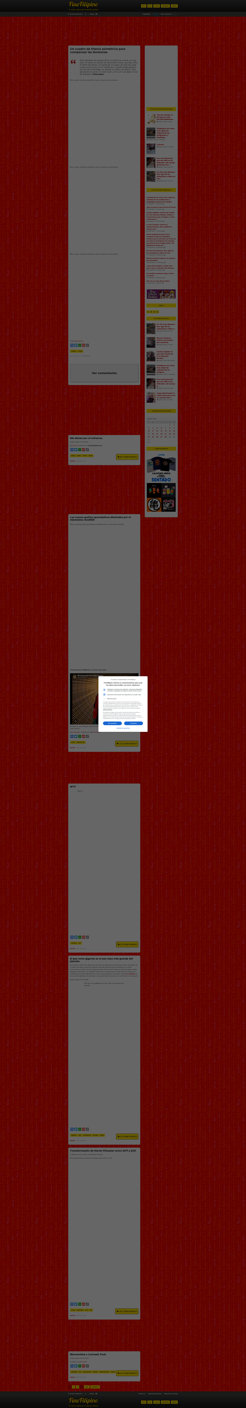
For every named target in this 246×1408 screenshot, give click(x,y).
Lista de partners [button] (107, 709)
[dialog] (123, 704)
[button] (123, 698)
